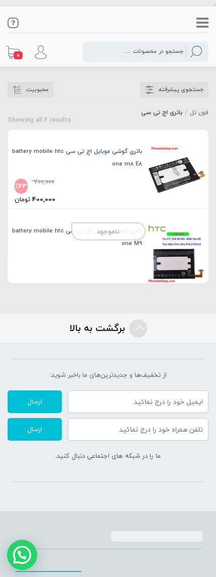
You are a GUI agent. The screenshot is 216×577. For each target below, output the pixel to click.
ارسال (35, 401)
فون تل (199, 112)
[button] (22, 555)
